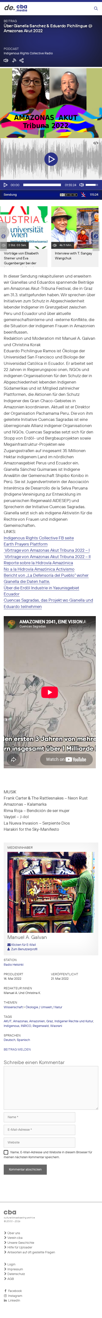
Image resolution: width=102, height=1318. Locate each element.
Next (96, 236)
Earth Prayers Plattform (26, 544)
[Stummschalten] (81, 184)
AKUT (8, 1021)
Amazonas (20, 1021)
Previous (2, 236)
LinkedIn (13, 1300)
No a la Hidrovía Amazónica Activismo (39, 569)
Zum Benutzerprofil (23, 949)
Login (11, 1264)
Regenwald (41, 1026)
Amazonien (37, 1021)
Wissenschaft (13, 1007)
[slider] (42, 185)
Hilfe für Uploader (19, 1247)
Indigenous (11, 1026)
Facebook (14, 1291)
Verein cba (15, 1238)
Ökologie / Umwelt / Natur (44, 1007)
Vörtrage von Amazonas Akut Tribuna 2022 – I (47, 550)
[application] (51, 185)
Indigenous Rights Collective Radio (28, 53)
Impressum (15, 1269)
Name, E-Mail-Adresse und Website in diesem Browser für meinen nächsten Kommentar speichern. (48, 1155)
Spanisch (23, 1040)
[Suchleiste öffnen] (96, 8)
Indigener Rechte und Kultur (73, 1021)
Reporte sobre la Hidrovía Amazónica (38, 563)
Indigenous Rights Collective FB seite (39, 538)
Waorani (56, 1026)
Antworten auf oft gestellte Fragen (31, 1252)
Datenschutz (16, 1274)
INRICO (26, 1026)
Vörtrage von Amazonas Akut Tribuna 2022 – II (47, 557)
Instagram (14, 1296)
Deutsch (9, 1040)
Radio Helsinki (14, 964)
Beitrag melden (17, 1050)
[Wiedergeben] (5, 184)
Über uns (13, 1233)
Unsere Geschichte (20, 1242)
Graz (49, 1021)
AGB (10, 1279)
